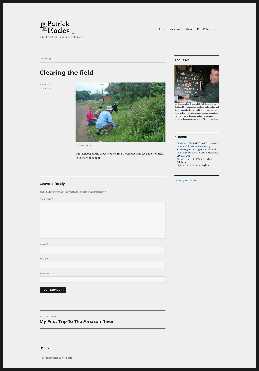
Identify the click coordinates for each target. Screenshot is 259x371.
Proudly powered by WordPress (57, 358)
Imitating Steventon (186, 153)
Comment (46, 199)
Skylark (180, 165)
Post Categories (206, 29)
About (189, 29)
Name (44, 244)
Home (161, 29)
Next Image (45, 58)
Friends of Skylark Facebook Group (193, 146)
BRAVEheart (183, 143)
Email (44, 259)
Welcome (175, 29)
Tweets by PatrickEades (185, 180)
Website (45, 273)
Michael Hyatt (183, 159)
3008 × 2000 (46, 88)
